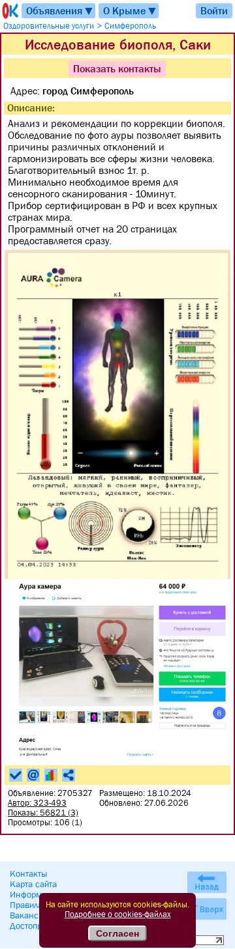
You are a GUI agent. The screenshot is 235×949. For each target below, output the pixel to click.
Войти (214, 10)
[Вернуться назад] (207, 882)
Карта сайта (33, 884)
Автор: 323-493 (37, 803)
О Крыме (130, 11)
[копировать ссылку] (68, 775)
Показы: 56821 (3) (43, 812)
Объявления (60, 11)
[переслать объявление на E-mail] (33, 775)
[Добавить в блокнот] (15, 775)
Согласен (117, 933)
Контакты (29, 873)
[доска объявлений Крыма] (9, 11)
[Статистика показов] (50, 775)
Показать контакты (117, 68)
